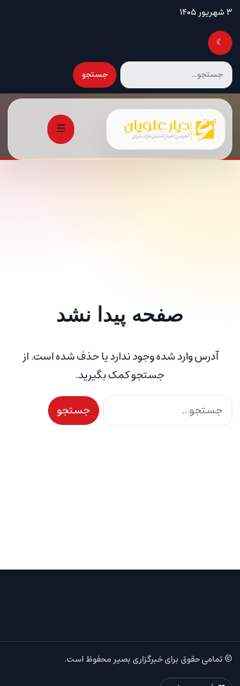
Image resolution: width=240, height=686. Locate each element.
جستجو (95, 74)
